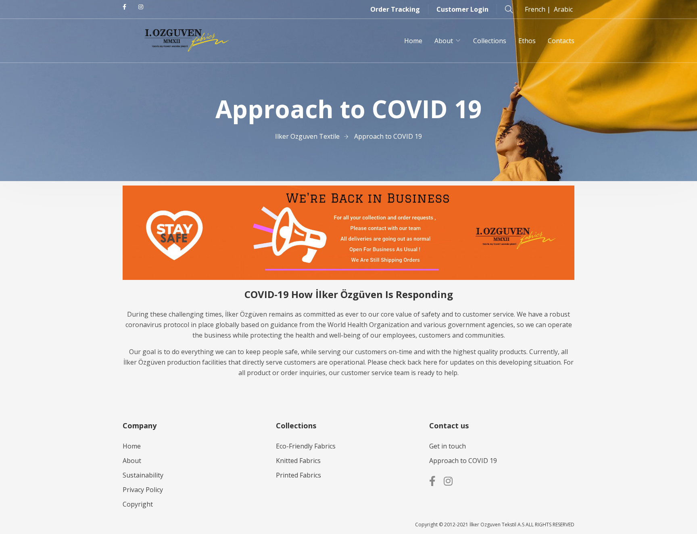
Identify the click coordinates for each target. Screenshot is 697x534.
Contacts (561, 40)
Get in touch (447, 446)
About (443, 40)
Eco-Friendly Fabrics (306, 446)
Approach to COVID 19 (463, 460)
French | (539, 9)
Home (413, 40)
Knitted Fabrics (298, 460)
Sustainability (143, 475)
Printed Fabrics (298, 475)
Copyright (138, 504)
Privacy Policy (143, 489)
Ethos (527, 40)
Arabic (563, 9)
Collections (489, 40)
